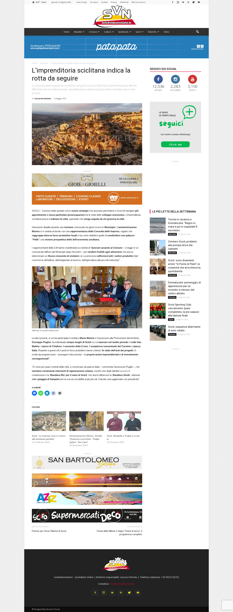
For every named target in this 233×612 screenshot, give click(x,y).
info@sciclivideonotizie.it (122, 583)
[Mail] (183, 2)
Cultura (107, 31)
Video (166, 31)
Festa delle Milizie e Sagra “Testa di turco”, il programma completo (119, 533)
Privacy (114, 2)
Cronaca (93, 31)
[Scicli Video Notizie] (116, 16)
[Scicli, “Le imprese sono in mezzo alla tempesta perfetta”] (49, 421)
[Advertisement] (175, 183)
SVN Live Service (138, 2)
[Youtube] (198, 2)
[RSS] (188, 2)
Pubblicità (124, 2)
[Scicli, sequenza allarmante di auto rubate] (158, 333)
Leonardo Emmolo (42, 98)
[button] (197, 32)
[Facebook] (172, 2)
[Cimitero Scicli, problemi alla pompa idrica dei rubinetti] (158, 248)
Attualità (78, 31)
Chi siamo (94, 2)
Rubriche (152, 31)
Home (66, 31)
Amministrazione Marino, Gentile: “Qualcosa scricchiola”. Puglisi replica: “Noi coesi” (86, 439)
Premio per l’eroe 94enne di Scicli (49, 531)
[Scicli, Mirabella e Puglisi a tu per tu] (124, 421)
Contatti (104, 2)
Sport (138, 31)
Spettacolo (123, 31)
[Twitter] (193, 2)
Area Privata (82, 2)
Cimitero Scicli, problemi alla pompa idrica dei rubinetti (182, 245)
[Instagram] (177, 2)
